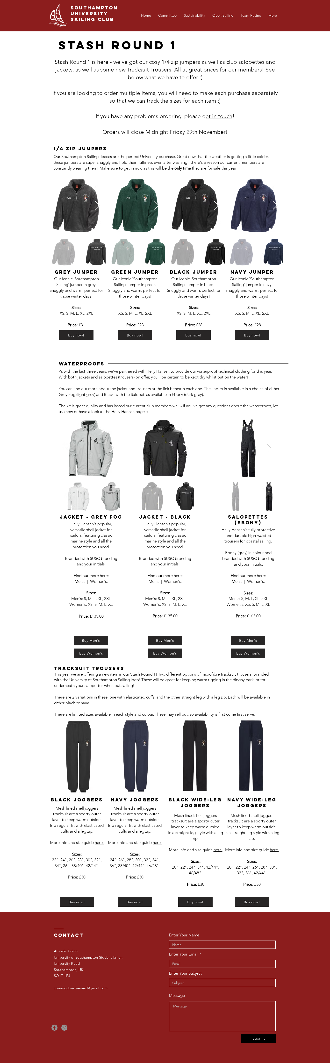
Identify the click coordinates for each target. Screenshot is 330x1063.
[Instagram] (64, 1028)
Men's (80, 581)
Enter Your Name (184, 935)
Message (177, 995)
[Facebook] (54, 1028)
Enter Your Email (183, 954)
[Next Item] (97, 205)
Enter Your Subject (185, 973)
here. (99, 842)
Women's (98, 581)
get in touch (217, 116)
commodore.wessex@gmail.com (81, 988)
